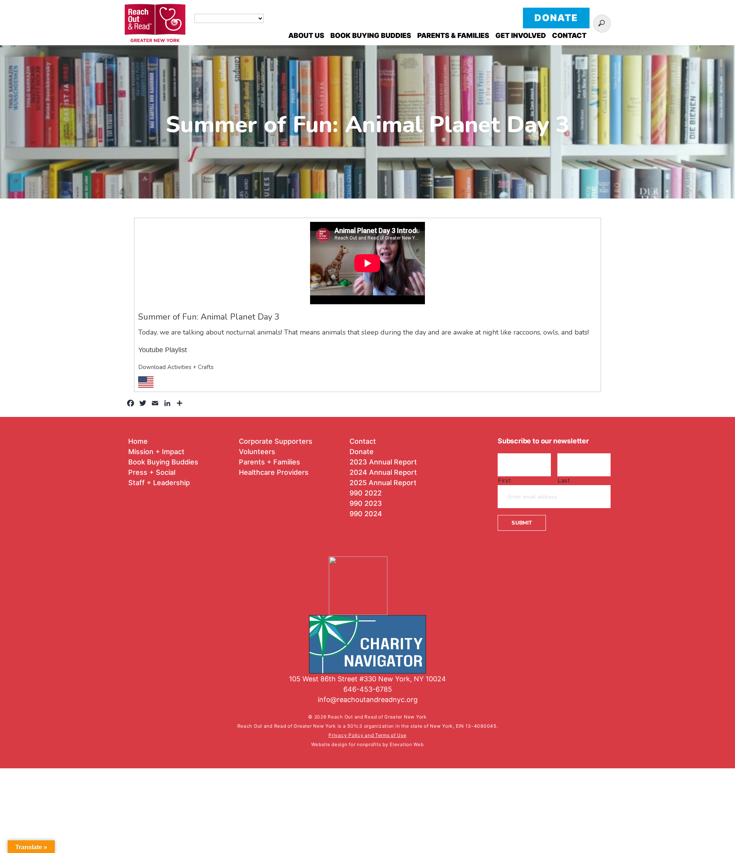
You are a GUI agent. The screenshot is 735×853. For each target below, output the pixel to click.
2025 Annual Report (383, 483)
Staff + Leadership (159, 483)
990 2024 (366, 514)
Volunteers (257, 452)
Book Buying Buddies (370, 35)
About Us (306, 35)
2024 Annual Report (383, 472)
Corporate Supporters (275, 441)
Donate (556, 17)
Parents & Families (453, 35)
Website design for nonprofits (346, 744)
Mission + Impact (156, 452)
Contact (569, 35)
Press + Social (151, 472)
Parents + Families (269, 462)
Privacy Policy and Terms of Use (367, 735)
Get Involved (520, 35)
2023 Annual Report (383, 462)
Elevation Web (406, 744)
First (504, 480)
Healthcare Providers (274, 472)
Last (564, 480)
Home (138, 441)
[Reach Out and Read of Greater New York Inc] (367, 580)
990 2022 (366, 493)
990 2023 (366, 503)
